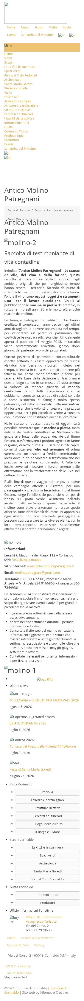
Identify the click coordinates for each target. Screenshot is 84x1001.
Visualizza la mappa (26, 559)
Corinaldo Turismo (19, 210)
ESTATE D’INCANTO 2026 (28, 723)
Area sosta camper (17, 101)
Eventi (8, 144)
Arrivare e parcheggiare (21, 105)
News (8, 58)
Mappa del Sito (18, 945)
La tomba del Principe (20, 148)
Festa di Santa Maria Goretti (30, 769)
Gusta (8, 127)
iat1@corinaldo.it (19, 973)
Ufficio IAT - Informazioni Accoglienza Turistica (44, 919)
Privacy (39, 945)
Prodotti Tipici (14, 136)
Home (8, 54)
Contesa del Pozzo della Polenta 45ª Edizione (43, 746)
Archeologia (12, 80)
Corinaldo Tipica (16, 131)
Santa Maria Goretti (18, 84)
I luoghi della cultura (19, 118)
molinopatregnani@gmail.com (37, 572)
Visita (8, 92)
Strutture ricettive (17, 110)
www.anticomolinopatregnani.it (50, 566)
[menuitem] (42, 67)
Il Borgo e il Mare (47, 832)
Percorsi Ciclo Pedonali (20, 75)
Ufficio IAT (11, 97)
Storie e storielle (16, 88)
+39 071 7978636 (17, 966)
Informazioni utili (16, 123)
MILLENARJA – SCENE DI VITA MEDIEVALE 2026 (44, 700)
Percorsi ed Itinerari (18, 114)
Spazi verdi (12, 71)
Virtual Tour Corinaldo (48, 879)
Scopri (8, 62)
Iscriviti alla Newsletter (37, 938)
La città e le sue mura (19, 67)
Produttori (11, 140)
